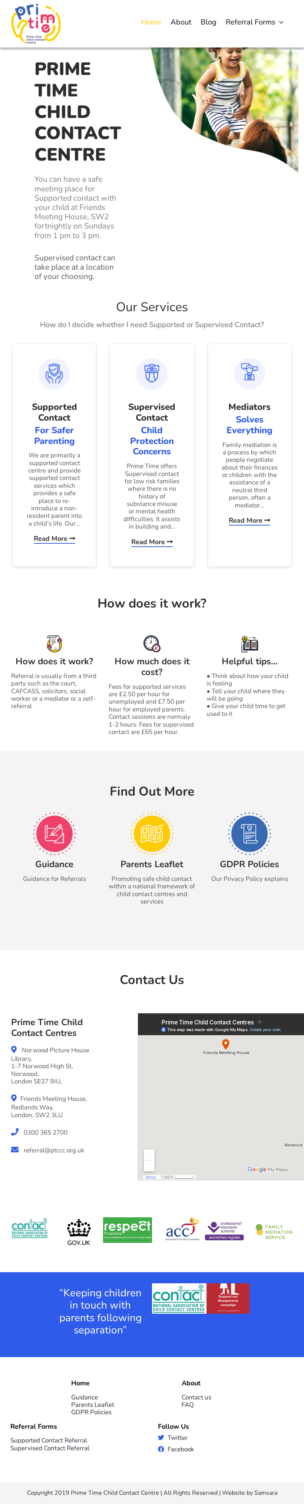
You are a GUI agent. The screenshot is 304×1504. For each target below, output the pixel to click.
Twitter (178, 1438)
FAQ (188, 1405)
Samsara (265, 1493)
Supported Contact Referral (48, 1440)
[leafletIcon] (152, 815)
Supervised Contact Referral (49, 1448)
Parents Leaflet (92, 1405)
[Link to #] (161, 1437)
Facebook (181, 1449)
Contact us (196, 1397)
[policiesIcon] (249, 815)
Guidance (84, 1397)
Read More (51, 538)
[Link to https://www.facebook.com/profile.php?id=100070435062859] (161, 1449)
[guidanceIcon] (54, 815)
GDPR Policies (91, 1412)
